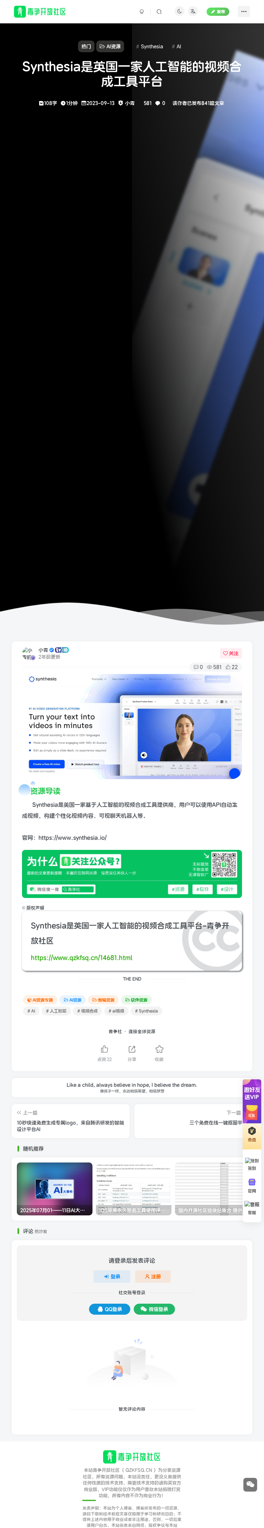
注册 (156, 1276)
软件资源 (139, 999)
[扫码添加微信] (250, 1485)
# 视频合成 (87, 1010)
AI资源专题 (43, 999)
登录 (115, 1276)
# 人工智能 (56, 1010)
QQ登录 (113, 1309)
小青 (43, 650)
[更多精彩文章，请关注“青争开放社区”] (132, 873)
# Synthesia (146, 1010)
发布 (221, 11)
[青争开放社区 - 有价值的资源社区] (132, 1457)
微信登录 (158, 1309)
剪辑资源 (106, 999)
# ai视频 (116, 1010)
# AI (31, 1010)
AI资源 (75, 999)
